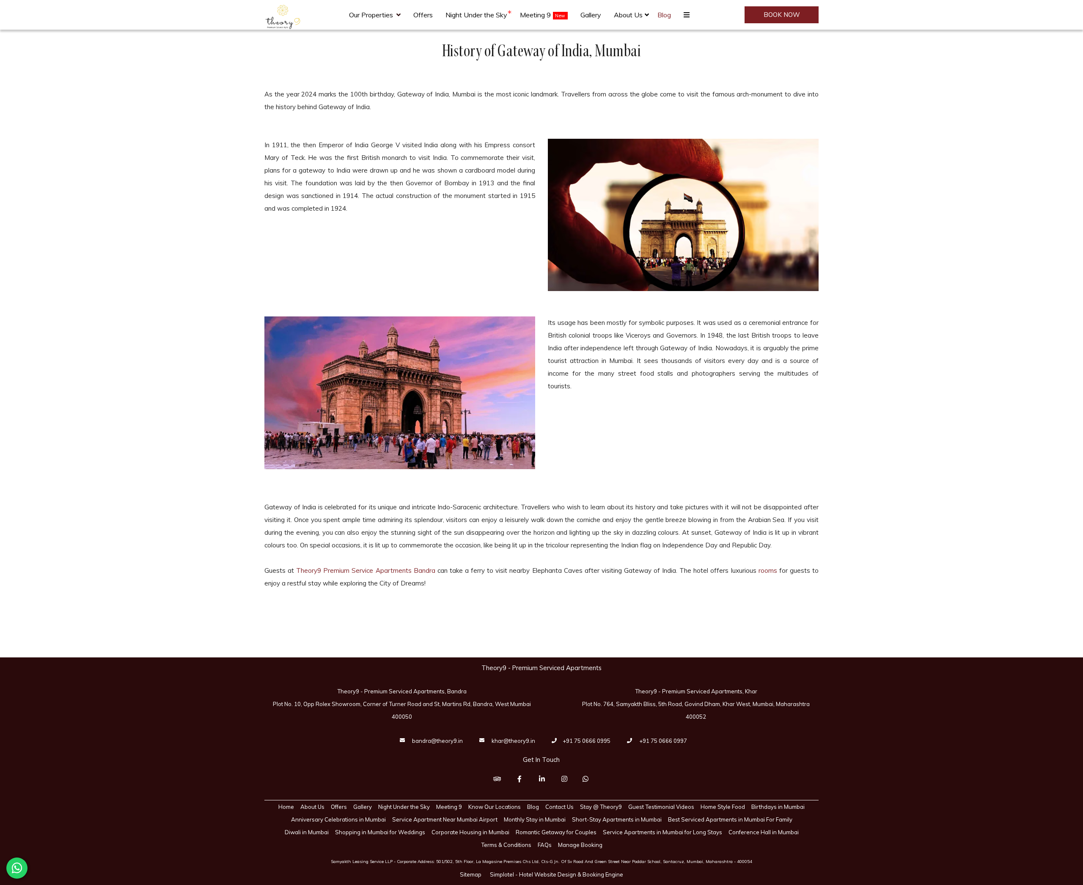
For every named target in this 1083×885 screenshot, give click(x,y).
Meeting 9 (535, 15)
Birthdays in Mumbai (778, 806)
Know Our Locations (494, 806)
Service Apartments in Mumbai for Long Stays (662, 832)
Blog (664, 15)
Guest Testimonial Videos (661, 806)
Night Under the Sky (476, 15)
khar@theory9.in (513, 740)
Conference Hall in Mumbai (763, 832)
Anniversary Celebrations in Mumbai (338, 819)
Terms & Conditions (506, 844)
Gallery (590, 15)
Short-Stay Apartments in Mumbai (617, 819)
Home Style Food (723, 806)
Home (286, 806)
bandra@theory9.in (437, 740)
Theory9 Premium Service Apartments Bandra (365, 570)
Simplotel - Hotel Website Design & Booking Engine (556, 874)
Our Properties (371, 15)
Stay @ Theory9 (601, 806)
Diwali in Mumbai (307, 832)
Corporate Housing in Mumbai (470, 832)
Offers (423, 15)
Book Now (782, 15)
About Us (628, 15)
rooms (768, 570)
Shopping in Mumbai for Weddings (380, 832)
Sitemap (470, 874)
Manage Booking (580, 844)
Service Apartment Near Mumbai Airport (445, 819)
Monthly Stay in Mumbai (535, 819)
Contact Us (559, 806)
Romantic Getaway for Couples (556, 832)
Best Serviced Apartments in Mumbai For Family (730, 819)
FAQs (545, 844)
